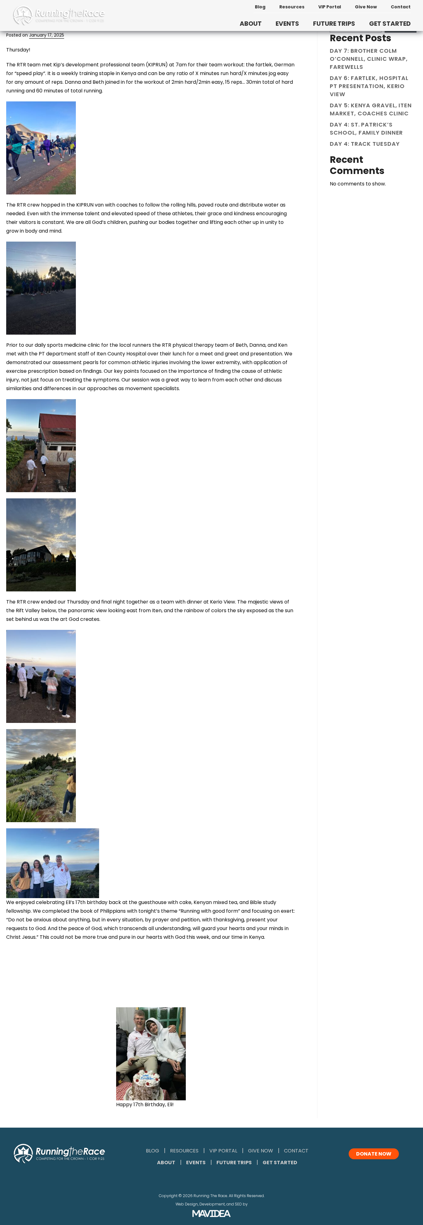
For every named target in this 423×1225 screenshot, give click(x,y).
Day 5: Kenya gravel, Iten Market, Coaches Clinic (371, 109)
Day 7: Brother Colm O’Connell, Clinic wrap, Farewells (369, 59)
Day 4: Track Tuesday (364, 144)
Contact (401, 7)
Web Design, (187, 1204)
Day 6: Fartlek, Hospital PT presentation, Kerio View (369, 86)
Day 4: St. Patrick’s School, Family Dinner (366, 128)
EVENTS (287, 23)
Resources (291, 7)
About (166, 1162)
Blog (260, 7)
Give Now (366, 7)
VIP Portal (329, 7)
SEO (238, 1204)
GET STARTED (390, 23)
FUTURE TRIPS (334, 23)
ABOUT (251, 23)
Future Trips (234, 1162)
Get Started (280, 1162)
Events (196, 1162)
